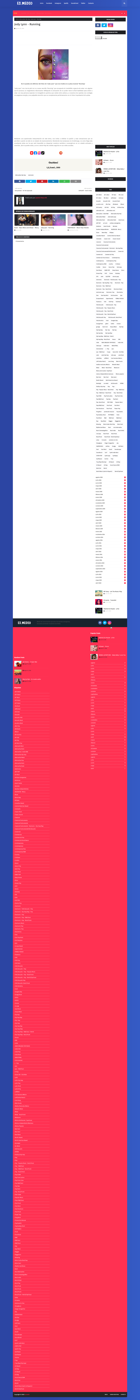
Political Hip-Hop (100, 386)
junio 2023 (111, 577)
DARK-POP (107, 270)
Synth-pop (107, 455)
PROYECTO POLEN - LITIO (111, 151)
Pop (109, 386)
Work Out (98, 468)
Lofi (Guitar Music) (101, 361)
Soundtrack (99, 452)
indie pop (98, 345)
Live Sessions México (116, 358)
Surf (106, 452)
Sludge (114, 446)
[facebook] (98, 25)
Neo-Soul (106, 377)
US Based (98, 465)
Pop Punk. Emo (119, 396)
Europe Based (100, 298)
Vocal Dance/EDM (114, 465)
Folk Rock (118, 301)
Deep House (115, 270)
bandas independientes (102, 229)
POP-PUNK (110, 402)
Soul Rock (103, 449)
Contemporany (116, 257)
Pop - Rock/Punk (118, 393)
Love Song (111, 361)
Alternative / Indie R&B (102, 213)
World (105, 468)
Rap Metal (103, 421)
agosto (108, 663)
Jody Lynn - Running (47, 228)
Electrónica (120, 292)
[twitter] (104, 25)
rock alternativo (117, 427)
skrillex (108, 446)
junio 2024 (110, 546)
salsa (97, 440)
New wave (113, 377)
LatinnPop (99, 358)
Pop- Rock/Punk (100, 402)
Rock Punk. (114, 433)
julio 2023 (110, 574)
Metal (97, 367)
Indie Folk (120, 342)
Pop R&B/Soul (100, 399)
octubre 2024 (110, 537)
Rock (109, 427)
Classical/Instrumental (102, 245)
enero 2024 (111, 560)
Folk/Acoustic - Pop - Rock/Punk (104, 311)
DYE (97, 276)
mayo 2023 (111, 580)
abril (108, 674)
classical (98, 242)
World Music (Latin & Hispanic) (104, 471)
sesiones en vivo (113, 440)
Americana (121, 220)
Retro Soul (120, 424)
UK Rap (118, 462)
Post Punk (109, 405)
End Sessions (114, 295)
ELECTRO (108, 276)
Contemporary (100, 261)
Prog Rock (98, 411)
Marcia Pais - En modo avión (32, 679)
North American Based (112, 380)
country (111, 264)
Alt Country (99, 207)
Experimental (109, 298)
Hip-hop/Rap (108, 333)
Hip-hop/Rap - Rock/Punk (103, 339)
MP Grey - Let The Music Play (113, 591)
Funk (107, 320)
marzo (108, 677)
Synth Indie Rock (114, 452)
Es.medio (27, 1394)
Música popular (120, 374)
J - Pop (107, 349)
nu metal (106, 383)
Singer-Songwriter (109, 443)
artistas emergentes (115, 223)
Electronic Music (118, 289)
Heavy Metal (113, 327)
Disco (122, 270)
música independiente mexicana (104, 374)
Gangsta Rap (114, 320)
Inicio (17, 19)
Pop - (113, 386)
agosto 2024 (111, 540)
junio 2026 (111, 483)
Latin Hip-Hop (105, 355)
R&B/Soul (119, 418)
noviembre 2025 (110, 503)
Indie (97, 342)
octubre (108, 691)
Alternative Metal (100, 217)
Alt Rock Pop (120, 207)
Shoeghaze (99, 443)
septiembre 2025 (110, 508)
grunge (98, 327)
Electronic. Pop (110, 292)
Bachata (115, 226)
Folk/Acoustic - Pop (111, 305)
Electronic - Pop (119, 283)
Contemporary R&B (101, 264)
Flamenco (98, 301)
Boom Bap (104, 232)
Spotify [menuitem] (66, 3)
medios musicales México (103, 364)
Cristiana (117, 264)
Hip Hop (121, 327)
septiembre (108, 694)
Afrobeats (115, 204)
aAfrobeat (113, 198)
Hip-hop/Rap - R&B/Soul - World (104, 336)
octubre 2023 (110, 566)
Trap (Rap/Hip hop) (101, 462)
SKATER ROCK (99, 446)
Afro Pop (108, 204)
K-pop (108, 352)
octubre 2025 (111, 506)
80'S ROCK (99, 195)
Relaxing (98, 424)
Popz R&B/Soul (100, 405)
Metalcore (116, 367)
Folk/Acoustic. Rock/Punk (115, 317)
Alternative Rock (100, 220)
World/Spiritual (119, 471)
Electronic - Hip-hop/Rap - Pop (104, 283)
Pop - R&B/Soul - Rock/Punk (103, 393)
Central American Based (113, 235)
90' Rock (114, 195)
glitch (106, 323)
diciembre (108, 685)
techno (106, 459)
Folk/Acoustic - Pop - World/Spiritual (106, 314)
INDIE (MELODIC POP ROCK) (108, 342)
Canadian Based (100, 235)
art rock (105, 223)
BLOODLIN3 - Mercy (116, 229)
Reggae (110, 421)
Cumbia (98, 267)
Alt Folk (107, 207)
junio (108, 668)
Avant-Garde (107, 226)
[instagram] (110, 25)
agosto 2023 (111, 571)
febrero (108, 680)
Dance (104, 267)
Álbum (122, 204)
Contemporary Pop (111, 261)
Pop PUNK (98, 396)
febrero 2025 (111, 528)
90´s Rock (98, 198)
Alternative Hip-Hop (25, 19)
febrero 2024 (110, 557)
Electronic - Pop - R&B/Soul (103, 286)
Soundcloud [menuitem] (74, 3)
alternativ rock (100, 210)
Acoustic (98, 201)
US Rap (106, 465)
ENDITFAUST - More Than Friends (78, 228)
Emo (97, 295)
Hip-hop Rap (99, 333)
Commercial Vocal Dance (102, 257)
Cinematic (98, 239)
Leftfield (106, 358)
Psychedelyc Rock (101, 415)
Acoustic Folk (106, 201)
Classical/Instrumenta (109, 242)
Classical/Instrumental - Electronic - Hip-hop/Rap (109, 248)
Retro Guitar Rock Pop (109, 424)
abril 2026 (110, 488)
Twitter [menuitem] (83, 3)
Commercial (99, 254)
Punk (118, 415)
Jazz (113, 349)
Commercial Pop (109, 254)
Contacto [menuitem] (91, 3)
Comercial (121, 251)
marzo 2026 (111, 491)
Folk (105, 301)
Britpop (111, 232)
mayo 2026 (111, 486)
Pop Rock (115, 399)
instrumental (99, 349)
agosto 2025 (111, 511)
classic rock (107, 239)
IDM (119, 339)
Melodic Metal (116, 364)
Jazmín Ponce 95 (41, 198)
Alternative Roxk (111, 220)
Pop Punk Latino (108, 396)
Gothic (112, 323)
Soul (97, 449)
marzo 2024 (111, 554)
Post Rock (117, 405)
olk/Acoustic (114, 383)
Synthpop (115, 455)
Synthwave (99, 459)
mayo (108, 671)
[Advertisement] (109, 55)
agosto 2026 (110, 477)
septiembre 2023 (111, 568)
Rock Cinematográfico (102, 430)
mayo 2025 (111, 520)
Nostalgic (98, 383)
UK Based (111, 462)
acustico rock (99, 204)
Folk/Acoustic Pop (101, 317)
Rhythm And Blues (101, 427)
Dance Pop (111, 267)
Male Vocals (119, 361)
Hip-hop (114, 330)
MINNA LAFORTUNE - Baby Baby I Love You (114, 170)
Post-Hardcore (100, 408)
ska (117, 443)
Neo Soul (98, 377)
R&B (105, 418)
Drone (111, 273)
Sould (110, 449)
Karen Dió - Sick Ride (118, 352)
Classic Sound (116, 239)
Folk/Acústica (99, 320)
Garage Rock (99, 323)
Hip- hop (107, 330)
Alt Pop (113, 207)
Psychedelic (120, 411)
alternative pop (112, 217)
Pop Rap (108, 399)
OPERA (121, 383)
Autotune (98, 226)
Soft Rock (120, 446)
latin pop (113, 355)
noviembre (108, 688)
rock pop (98, 433)
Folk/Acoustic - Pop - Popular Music (105, 308)
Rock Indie (113, 430)
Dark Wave (99, 270)
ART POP (98, 223)
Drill (106, 273)
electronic (31, 175)
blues (97, 232)
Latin (97, 355)
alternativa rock (111, 210)
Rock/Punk (99, 437)
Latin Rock (121, 355)
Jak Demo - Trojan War (30, 662)
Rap (97, 421)
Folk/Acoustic (99, 305)
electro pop (116, 276)
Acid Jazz (121, 198)
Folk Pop (111, 301)
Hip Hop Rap (99, 330)
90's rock (121, 195)
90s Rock (106, 198)
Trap (112, 459)
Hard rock (105, 327)
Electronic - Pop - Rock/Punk (103, 289)
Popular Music (119, 402)
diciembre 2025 (111, 500)
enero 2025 (111, 531)
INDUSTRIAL (115, 345)
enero (108, 683)
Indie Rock (106, 345)
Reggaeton (118, 421)
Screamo (104, 440)
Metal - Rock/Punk (106, 367)
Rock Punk (106, 433)
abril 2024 (111, 551)
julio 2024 (111, 543)
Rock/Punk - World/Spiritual (111, 437)
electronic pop (100, 292)
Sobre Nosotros (114, 1394)
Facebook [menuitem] (49, 3)
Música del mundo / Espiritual (104, 371)
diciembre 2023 (111, 563)
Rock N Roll (121, 430)
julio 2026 (110, 480)
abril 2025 (111, 523)
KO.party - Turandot (110, 600)
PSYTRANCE (111, 415)
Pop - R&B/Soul (120, 389)
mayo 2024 (110, 548)
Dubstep (117, 273)
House (114, 339)
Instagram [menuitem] (58, 3)
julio (108, 665)
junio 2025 (110, 517)
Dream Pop (99, 273)
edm (102, 276)
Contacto (123, 1394)
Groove (119, 323)
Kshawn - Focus (109, 160)
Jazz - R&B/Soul (100, 352)
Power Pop (117, 408)
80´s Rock (106, 195)
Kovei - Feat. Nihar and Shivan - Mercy (26, 228)
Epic (121, 295)
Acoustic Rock (116, 201)
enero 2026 (111, 497)
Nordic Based (99, 380)
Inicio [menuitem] (41, 3)
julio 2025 (110, 514)
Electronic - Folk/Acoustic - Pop (112, 279)
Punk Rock (99, 418)
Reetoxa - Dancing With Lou (32, 13)
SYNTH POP (99, 455)
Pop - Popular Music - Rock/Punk (104, 389)
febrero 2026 (110, 494)
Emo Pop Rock (104, 295)
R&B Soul (111, 418)
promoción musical (109, 411)
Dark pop (119, 267)
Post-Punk (109, 408)
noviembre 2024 (111, 534)
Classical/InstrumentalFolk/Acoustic (106, 251)
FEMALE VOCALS (120, 298)
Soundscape (118, 449)
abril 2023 (110, 583)
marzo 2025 (111, 526)
